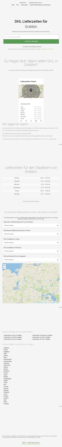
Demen (6, 350)
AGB (41, 49)
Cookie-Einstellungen (28, 444)
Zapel (5, 353)
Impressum (37, 444)
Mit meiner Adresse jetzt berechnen (31, 201)
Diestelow (6, 371)
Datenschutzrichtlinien (48, 49)
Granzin (6, 369)
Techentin (6, 363)
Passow (6, 386)
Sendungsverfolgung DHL (35, 2)
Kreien (5, 375)
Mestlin (6, 377)
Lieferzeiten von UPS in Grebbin (41, 337)
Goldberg (6, 348)
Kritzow (6, 367)
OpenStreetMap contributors (42, 302)
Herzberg (6, 392)
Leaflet (34, 302)
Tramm (5, 382)
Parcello (57, 302)
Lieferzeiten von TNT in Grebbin (41, 339)
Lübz (5, 400)
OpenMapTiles (52, 302)
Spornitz (6, 388)
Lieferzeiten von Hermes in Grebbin (42, 335)
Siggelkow (7, 351)
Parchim (6, 396)
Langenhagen (7, 378)
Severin (6, 373)
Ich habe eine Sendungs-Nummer (32, 46)
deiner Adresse (45, 139)
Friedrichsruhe (8, 361)
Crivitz (5, 394)
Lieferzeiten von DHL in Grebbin (13, 335)
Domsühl (6, 404)
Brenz (5, 357)
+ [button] (4, 265)
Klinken (6, 380)
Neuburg (6, 390)
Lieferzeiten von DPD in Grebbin (13, 337)
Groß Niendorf (8, 359)
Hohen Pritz (7, 365)
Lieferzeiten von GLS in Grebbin (13, 339)
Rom (5, 384)
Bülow (5, 402)
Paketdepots (23, 2)
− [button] (4, 268)
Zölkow (6, 355)
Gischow (6, 398)
